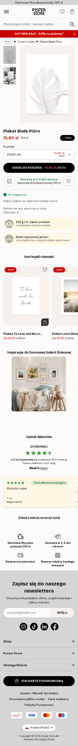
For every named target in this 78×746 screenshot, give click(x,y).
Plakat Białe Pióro (51, 41)
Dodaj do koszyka (39, 167)
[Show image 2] (9, 75)
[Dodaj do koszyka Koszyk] (45, 322)
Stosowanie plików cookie (27, 699)
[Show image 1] (9, 55)
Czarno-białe (26, 41)
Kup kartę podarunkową (42, 681)
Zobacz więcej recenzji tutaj (39, 517)
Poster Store (48, 736)
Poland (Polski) (40, 727)
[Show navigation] (6, 11)
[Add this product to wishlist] (69, 181)
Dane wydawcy (58, 699)
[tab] (62, 11)
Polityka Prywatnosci (39, 705)
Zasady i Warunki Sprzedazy (39, 693)
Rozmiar (8, 146)
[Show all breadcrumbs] (7, 42)
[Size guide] (9, 181)
